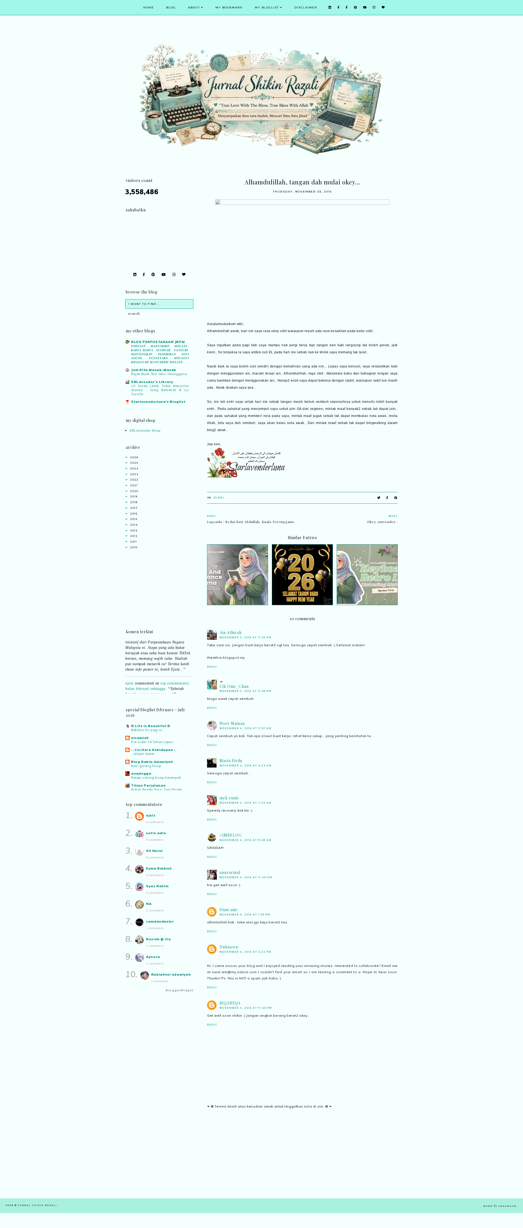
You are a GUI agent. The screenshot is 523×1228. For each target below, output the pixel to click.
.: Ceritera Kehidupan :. (154, 750)
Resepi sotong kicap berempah (156, 778)
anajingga (141, 773)
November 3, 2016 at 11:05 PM (246, 637)
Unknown (229, 946)
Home (148, 7)
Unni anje (229, 909)
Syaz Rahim (157, 886)
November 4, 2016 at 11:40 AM (246, 877)
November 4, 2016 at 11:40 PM (246, 1007)
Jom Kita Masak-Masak (153, 370)
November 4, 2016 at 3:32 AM (246, 728)
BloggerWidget (179, 990)
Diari (219, 497)
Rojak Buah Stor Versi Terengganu (159, 374)
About (194, 7)
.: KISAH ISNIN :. (144, 754)
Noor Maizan (232, 723)
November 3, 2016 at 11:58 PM (246, 690)
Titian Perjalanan (148, 785)
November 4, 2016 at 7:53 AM (246, 802)
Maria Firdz (231, 760)
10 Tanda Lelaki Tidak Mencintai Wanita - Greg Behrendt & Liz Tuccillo (160, 390)
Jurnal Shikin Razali (37, 1205)
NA (148, 904)
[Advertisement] (302, 1160)
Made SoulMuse (499, 1206)
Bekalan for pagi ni (146, 730)
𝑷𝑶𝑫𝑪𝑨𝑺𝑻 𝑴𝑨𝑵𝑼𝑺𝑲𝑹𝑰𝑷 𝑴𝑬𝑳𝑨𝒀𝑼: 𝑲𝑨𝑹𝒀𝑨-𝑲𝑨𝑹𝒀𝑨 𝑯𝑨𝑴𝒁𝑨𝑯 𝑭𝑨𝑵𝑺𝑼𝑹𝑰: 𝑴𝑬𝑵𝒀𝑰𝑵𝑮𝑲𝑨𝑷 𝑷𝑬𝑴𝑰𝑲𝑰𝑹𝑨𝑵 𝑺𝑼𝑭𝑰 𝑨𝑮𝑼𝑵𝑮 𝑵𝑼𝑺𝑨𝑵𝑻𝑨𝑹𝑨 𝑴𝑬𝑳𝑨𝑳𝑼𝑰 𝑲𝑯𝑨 (160, 354)
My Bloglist (267, 7)
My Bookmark (229, 7)
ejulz (129, 675)
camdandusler (160, 921)
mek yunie (229, 797)
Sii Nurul (154, 851)
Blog (171, 7)
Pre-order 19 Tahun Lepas (152, 742)
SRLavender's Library (152, 382)
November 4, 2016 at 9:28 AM (246, 840)
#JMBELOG (231, 835)
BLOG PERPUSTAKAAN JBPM (158, 342)
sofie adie (156, 833)
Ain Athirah (231, 632)
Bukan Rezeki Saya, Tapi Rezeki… (158, 789)
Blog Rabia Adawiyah (152, 762)
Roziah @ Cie (158, 939)
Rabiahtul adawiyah (171, 974)
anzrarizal (230, 872)
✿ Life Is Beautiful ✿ (150, 726)
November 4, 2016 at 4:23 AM (246, 765)
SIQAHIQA (230, 1003)
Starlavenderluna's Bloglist (158, 402)
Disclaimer (305, 7)
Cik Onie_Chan (234, 686)
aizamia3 (140, 738)
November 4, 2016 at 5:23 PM (245, 951)
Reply (212, 666)
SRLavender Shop (145, 430)
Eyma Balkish (159, 868)
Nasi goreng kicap (146, 766)
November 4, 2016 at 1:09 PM (245, 914)
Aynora (153, 957)
